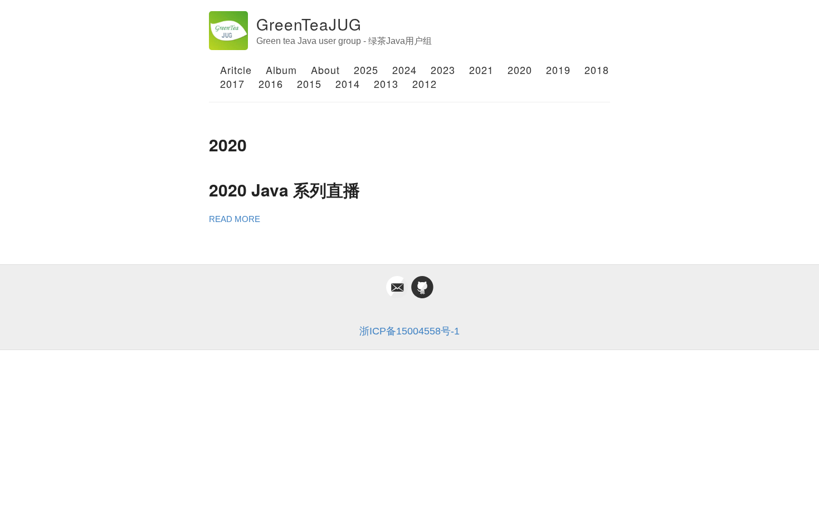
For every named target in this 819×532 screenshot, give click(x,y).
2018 (596, 69)
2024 (404, 69)
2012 (424, 83)
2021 (481, 69)
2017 (232, 83)
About (325, 69)
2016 (271, 83)
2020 (520, 69)
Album (281, 69)
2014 (347, 83)
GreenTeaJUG (309, 24)
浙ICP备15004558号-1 (409, 331)
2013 (386, 83)
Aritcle (236, 69)
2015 (309, 83)
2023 (443, 69)
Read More (234, 219)
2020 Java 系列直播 (284, 189)
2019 (558, 69)
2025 (366, 69)
